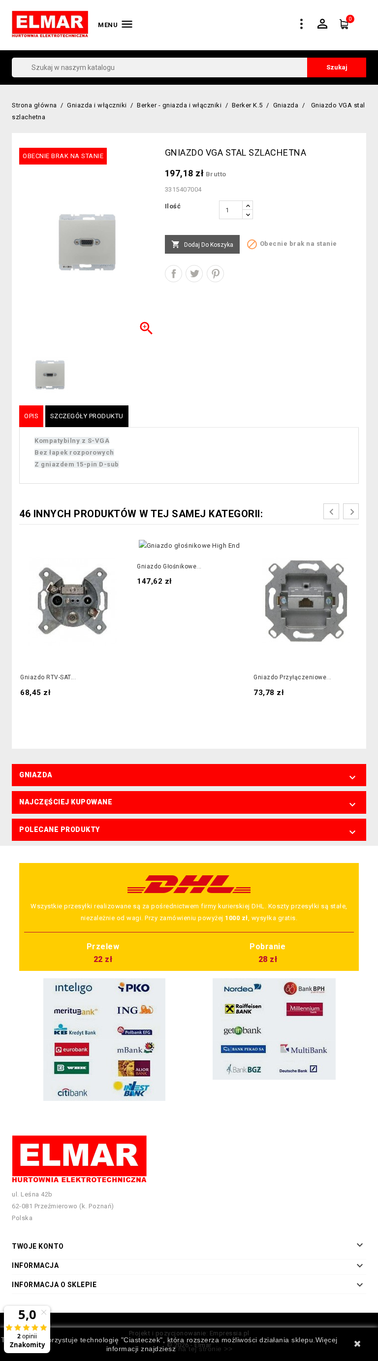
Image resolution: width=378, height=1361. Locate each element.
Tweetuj (194, 274)
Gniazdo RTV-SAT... (48, 677)
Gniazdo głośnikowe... (169, 566)
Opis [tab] (31, 416)
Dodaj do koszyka (202, 244)
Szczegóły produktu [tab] (87, 416)
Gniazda (36, 775)
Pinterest (215, 274)
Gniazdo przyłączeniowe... (292, 677)
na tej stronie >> (205, 1349)
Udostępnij (173, 274)
